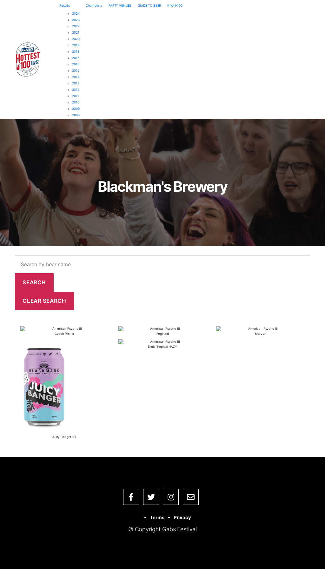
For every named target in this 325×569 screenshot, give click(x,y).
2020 (75, 39)
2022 (75, 26)
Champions (94, 5)
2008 (75, 115)
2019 (75, 45)
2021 (75, 32)
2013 (75, 83)
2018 (75, 51)
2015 (75, 70)
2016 (75, 64)
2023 (75, 20)
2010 (75, 102)
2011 (75, 96)
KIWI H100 (174, 5)
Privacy (182, 517)
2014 (75, 77)
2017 (75, 58)
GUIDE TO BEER (149, 5)
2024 (75, 13)
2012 (75, 89)
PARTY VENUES (120, 5)
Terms (157, 517)
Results (64, 5)
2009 (75, 108)
